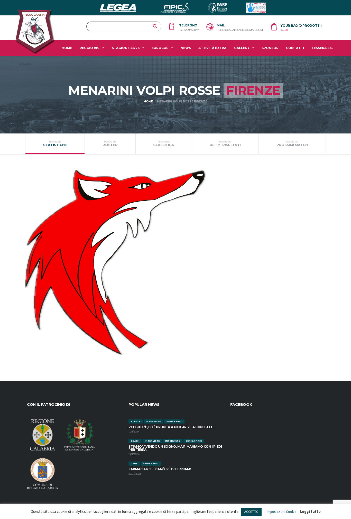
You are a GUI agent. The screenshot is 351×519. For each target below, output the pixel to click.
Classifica (163, 143)
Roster (110, 143)
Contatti (295, 48)
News (186, 48)
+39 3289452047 (189, 30)
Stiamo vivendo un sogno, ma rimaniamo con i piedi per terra (175, 448)
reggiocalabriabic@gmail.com (240, 30)
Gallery (242, 48)
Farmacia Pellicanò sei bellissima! (159, 469)
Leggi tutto (310, 511)
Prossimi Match (292, 143)
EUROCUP (160, 48)
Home (67, 48)
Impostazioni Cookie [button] (281, 512)
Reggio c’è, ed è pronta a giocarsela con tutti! (171, 427)
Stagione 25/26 (126, 48)
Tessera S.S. (322, 48)
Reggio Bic (89, 48)
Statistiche (55, 143)
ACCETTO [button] (251, 512)
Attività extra (212, 48)
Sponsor (270, 48)
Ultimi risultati (225, 143)
